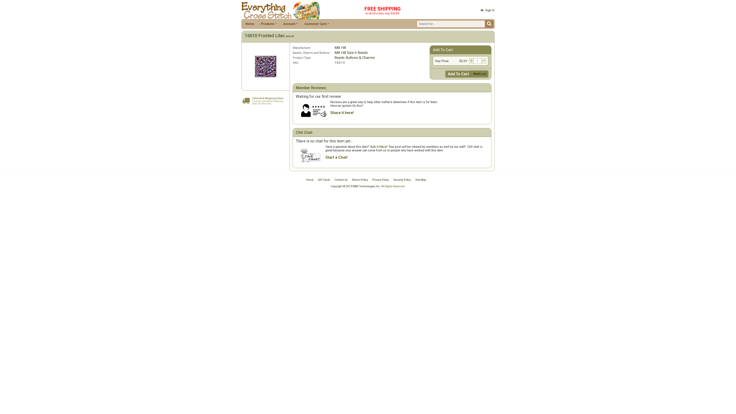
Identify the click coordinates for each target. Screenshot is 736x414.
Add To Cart (458, 74)
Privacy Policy (380, 179)
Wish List (479, 74)
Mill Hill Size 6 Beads (351, 52)
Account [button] (289, 24)
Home (250, 24)
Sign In (490, 10)
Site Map (420, 179)
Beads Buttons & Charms (354, 57)
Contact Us (341, 179)
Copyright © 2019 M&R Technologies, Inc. (355, 186)
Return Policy (360, 179)
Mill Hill (290, 36)
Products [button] (267, 24)
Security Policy (402, 179)
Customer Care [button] (315, 24)
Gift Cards (324, 179)
